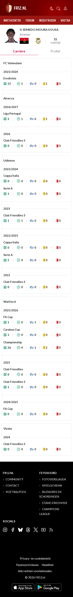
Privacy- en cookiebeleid (35, 558)
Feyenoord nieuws (27, 564)
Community (14, 479)
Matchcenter (12, 20)
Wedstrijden (47, 20)
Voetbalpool (16, 491)
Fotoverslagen (54, 479)
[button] (58, 8)
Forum (30, 20)
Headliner (48, 564)
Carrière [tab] (19, 51)
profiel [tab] (55, 51)
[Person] (65, 7)
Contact (12, 485)
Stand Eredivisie (54, 503)
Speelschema (52, 485)
